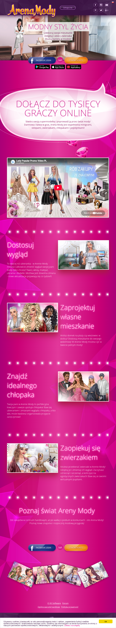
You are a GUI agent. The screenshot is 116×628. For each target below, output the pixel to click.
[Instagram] (101, 5)
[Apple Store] (58, 67)
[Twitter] (101, 10)
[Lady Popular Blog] (107, 10)
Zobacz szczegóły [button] (72, 625)
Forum (65, 603)
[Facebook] (95, 5)
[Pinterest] (95, 10)
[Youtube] (107, 5)
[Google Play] (42, 67)
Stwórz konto (76, 60)
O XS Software (54, 603)
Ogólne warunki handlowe (49, 607)
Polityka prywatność (69, 607)
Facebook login (43, 60)
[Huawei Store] (73, 67)
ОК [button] (106, 621)
